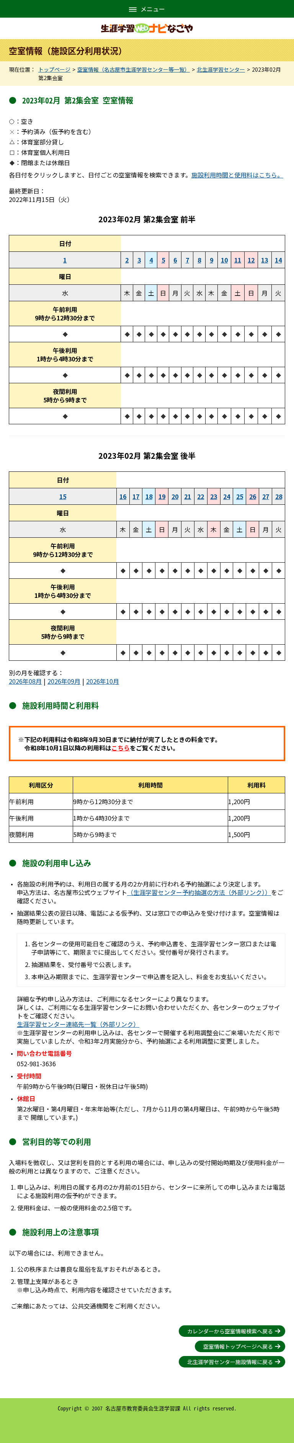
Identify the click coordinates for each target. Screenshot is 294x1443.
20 (175, 496)
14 (278, 259)
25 (239, 496)
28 (278, 496)
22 (200, 496)
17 (135, 496)
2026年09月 (63, 681)
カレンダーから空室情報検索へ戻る (230, 1331)
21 (187, 496)
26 (252, 496)
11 (237, 259)
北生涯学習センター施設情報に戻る (230, 1362)
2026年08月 (25, 681)
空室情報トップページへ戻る (238, 1346)
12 (251, 259)
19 (161, 496)
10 (224, 259)
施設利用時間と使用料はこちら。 (237, 174)
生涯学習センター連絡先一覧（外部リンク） (78, 1024)
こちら (120, 747)
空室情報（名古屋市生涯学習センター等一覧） (133, 69)
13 (264, 259)
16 (122, 496)
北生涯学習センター (221, 69)
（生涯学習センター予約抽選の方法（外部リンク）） (199, 892)
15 (62, 496)
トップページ (54, 69)
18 (148, 496)
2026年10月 (102, 681)
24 (226, 496)
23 (213, 496)
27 (265, 496)
